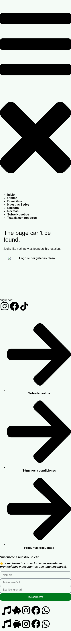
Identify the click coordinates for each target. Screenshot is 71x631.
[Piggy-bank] (16, 610)
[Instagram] (4, 306)
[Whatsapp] (45, 610)
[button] (35, 96)
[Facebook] (14, 306)
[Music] (6, 610)
